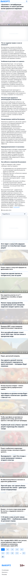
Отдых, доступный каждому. (10, 356)
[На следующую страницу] (23, 553)
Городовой (16, 207)
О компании (5, 570)
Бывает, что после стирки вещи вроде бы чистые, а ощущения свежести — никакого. (13, 511)
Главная (6, 565)
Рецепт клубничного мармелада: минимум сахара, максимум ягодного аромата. (13, 450)
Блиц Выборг (5, 1)
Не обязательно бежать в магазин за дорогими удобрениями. (13, 480)
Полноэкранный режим (24, 25)
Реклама (4, 574)
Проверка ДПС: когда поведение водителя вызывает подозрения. (12, 327)
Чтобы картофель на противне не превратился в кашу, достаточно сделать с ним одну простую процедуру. (14, 418)
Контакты (4, 572)
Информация (22, 25)
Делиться (27, 25)
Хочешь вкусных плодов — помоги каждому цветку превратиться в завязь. (12, 387)
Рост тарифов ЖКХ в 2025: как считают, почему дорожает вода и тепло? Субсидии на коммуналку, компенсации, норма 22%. (14, 543)
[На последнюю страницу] (2, 557)
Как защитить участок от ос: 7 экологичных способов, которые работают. (11, 296)
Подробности (6, 214)
